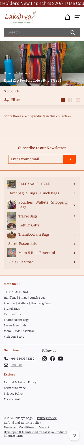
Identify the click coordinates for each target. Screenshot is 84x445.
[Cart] (67, 17)
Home (8, 73)
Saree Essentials (15, 325)
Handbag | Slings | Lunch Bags (24, 297)
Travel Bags (12, 308)
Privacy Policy (14, 393)
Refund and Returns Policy (22, 422)
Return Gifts (12, 314)
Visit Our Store (14, 336)
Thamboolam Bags (16, 319)
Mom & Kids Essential (19, 331)
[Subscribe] (69, 159)
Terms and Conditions (19, 427)
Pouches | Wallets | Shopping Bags (27, 303)
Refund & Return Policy (20, 382)
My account (12, 399)
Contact (44, 427)
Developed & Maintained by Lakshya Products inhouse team (35, 434)
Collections (23, 73)
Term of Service (15, 388)
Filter (15, 100)
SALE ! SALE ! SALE (17, 292)
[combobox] (42, 32)
